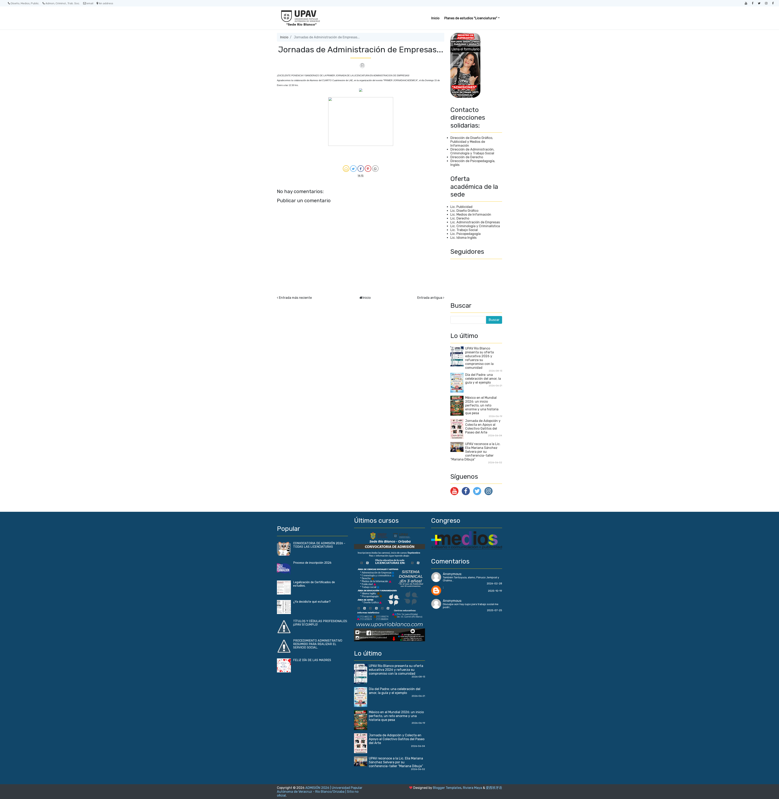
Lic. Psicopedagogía (465, 234)
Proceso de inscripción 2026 (312, 563)
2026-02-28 (494, 583)
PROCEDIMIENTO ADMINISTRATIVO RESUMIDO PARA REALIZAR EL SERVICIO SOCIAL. (317, 644)
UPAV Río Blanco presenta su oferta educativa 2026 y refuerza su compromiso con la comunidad (479, 358)
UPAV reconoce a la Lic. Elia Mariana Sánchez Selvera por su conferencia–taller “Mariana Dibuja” (475, 451)
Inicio (435, 18)
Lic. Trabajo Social (464, 230)
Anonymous (452, 574)
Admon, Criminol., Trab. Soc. (62, 3)
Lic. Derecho (459, 218)
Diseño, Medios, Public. (25, 3)
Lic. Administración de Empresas (475, 222)
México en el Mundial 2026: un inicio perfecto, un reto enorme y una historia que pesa (481, 405)
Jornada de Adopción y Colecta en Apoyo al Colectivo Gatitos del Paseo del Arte (482, 426)
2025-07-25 (494, 610)
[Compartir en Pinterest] (368, 168)
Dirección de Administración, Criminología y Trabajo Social (472, 151)
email (90, 3)
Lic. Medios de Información (470, 214)
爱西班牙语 (494, 788)
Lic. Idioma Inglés (463, 238)
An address (106, 3)
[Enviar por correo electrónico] (346, 168)
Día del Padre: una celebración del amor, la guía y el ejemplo (483, 378)
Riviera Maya (472, 788)
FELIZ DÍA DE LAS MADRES (312, 660)
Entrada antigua (429, 298)
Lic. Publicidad (461, 207)
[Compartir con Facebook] (360, 168)
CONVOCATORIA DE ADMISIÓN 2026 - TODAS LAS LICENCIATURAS (319, 545)
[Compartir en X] (353, 168)
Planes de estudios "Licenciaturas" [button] (470, 18)
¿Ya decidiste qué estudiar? (312, 601)
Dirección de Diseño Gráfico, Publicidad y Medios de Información (471, 141)
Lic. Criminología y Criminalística (475, 226)
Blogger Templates (447, 788)
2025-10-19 (495, 590)
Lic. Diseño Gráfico (464, 211)
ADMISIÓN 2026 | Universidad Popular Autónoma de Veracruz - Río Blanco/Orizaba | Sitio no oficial (319, 791)
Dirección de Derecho (466, 157)
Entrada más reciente (295, 298)
